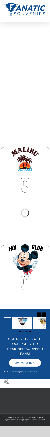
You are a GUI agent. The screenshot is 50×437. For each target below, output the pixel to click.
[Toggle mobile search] (40, 17)
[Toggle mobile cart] (35, 17)
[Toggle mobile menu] (45, 17)
